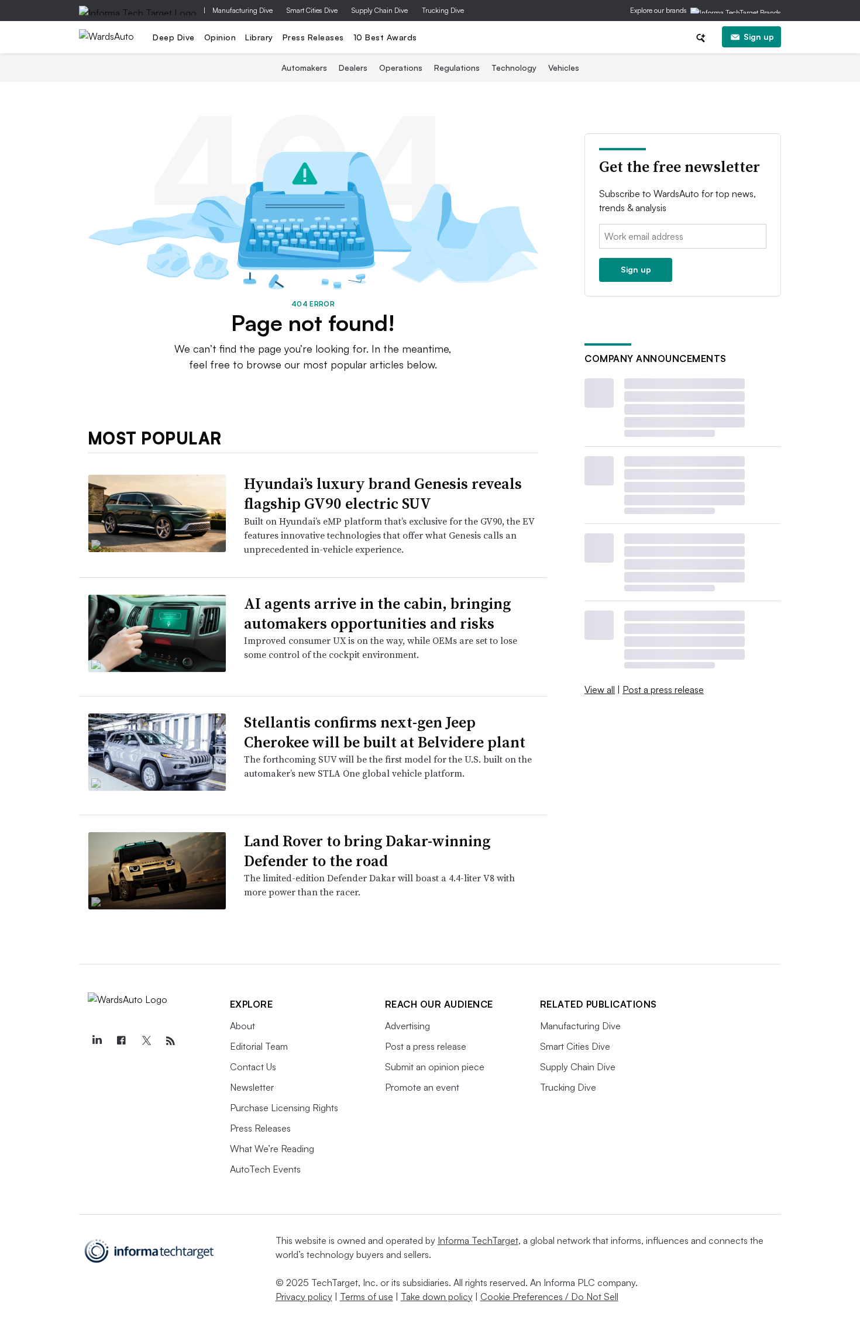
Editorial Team (259, 1046)
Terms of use (366, 1296)
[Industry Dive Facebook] (121, 1041)
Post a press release (663, 689)
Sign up (759, 37)
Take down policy (437, 1296)
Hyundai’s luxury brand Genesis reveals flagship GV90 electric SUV (383, 493)
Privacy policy (304, 1296)
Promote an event (422, 1087)
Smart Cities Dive (312, 10)
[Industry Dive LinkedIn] (97, 1041)
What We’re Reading (272, 1148)
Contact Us (253, 1067)
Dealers (353, 68)
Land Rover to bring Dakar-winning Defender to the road (367, 850)
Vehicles (563, 68)
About (242, 1026)
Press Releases (313, 37)
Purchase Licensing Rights (284, 1108)
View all (599, 689)
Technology (513, 68)
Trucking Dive (443, 10)
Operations (400, 68)
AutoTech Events (265, 1169)
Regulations (457, 68)
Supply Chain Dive (380, 10)
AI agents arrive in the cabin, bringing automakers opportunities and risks (377, 613)
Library (259, 37)
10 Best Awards (385, 37)
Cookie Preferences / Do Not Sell (549, 1296)
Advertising (407, 1026)
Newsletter (252, 1087)
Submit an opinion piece (434, 1067)
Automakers (304, 68)
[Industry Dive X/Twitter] (146, 1041)
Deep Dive (174, 37)
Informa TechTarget (478, 1240)
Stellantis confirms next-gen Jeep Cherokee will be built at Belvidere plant (384, 732)
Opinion (220, 37)
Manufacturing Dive (242, 10)
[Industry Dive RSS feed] (171, 1041)
